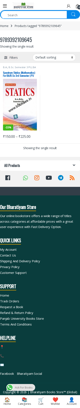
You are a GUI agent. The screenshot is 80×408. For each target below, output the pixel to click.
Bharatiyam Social (29, 373)
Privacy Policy (10, 267)
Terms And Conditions (16, 324)
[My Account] (68, 6)
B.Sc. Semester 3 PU (20, 67)
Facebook (7, 373)
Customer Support (13, 272)
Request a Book (11, 307)
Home (4, 26)
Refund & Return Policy (16, 312)
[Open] (5, 6)
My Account (8, 249)
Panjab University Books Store (22, 318)
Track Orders (9, 301)
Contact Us (8, 255)
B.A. (5, 67)
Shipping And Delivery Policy (20, 261)
